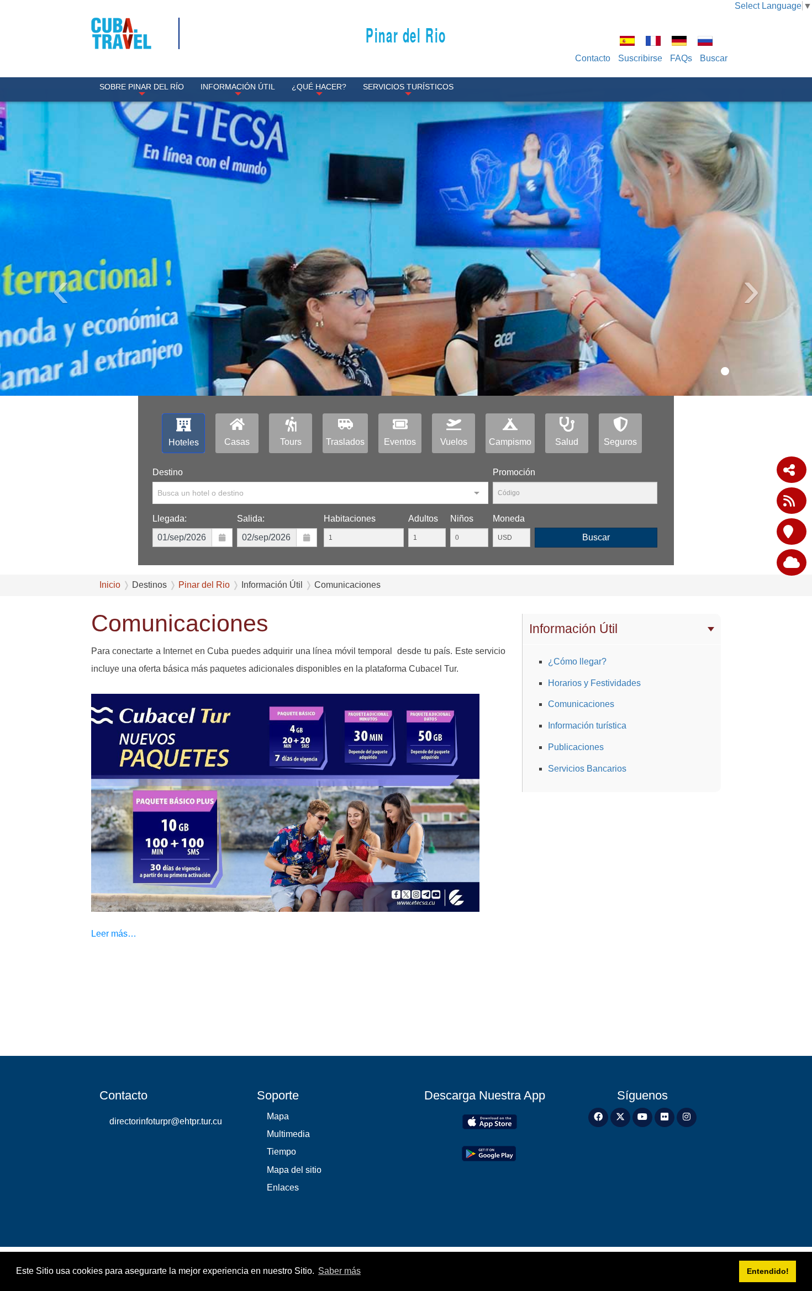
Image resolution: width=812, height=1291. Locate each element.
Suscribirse (640, 58)
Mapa (278, 1116)
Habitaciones (350, 518)
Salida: (251, 518)
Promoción (514, 472)
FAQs (681, 58)
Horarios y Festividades (594, 683)
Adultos (423, 518)
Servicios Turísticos (408, 86)
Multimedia (288, 1134)
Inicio (109, 584)
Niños (461, 518)
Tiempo (281, 1151)
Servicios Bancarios (587, 768)
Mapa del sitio (294, 1170)
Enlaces (283, 1187)
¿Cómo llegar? (577, 661)
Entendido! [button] (768, 1271)
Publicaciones (576, 747)
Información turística (587, 725)
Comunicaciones (581, 704)
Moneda (509, 518)
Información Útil (238, 86)
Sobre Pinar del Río (141, 86)
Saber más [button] (339, 1271)
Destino (167, 472)
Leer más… (113, 933)
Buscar (713, 58)
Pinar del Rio (406, 34)
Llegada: (169, 518)
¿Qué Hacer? (319, 86)
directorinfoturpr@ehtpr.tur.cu (165, 1121)
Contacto (592, 58)
